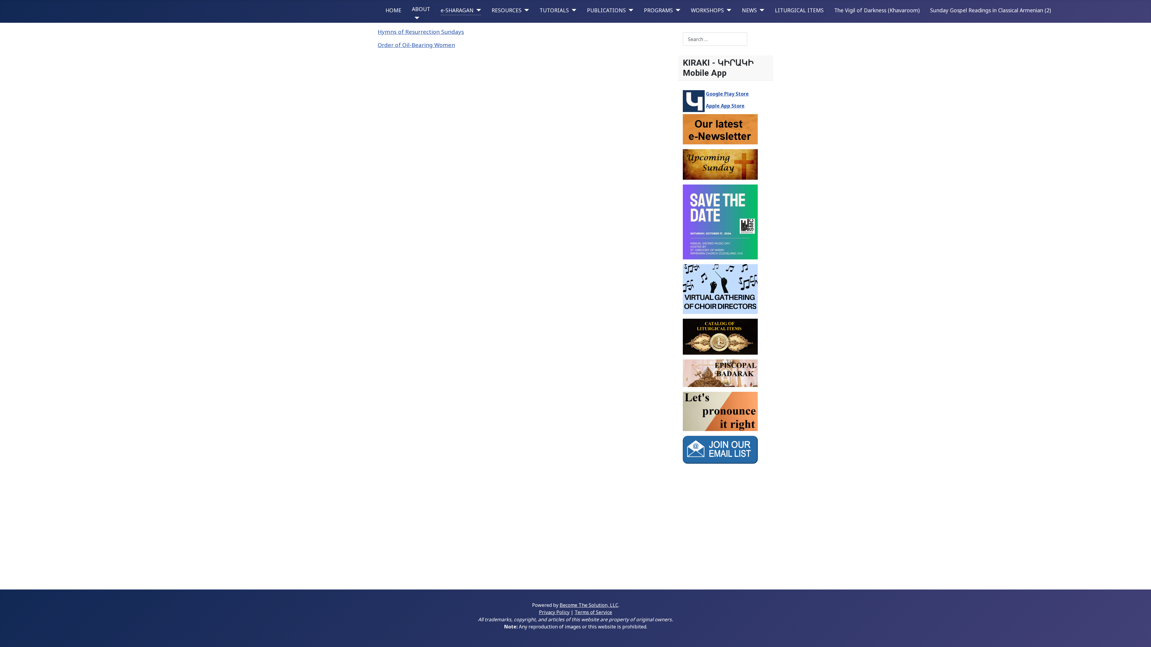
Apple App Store (725, 105)
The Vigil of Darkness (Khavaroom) (877, 10)
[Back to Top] (1140, 636)
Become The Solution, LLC (589, 605)
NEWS (749, 10)
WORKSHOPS (707, 10)
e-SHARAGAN (457, 10)
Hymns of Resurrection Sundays (421, 31)
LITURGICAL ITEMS (799, 10)
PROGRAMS (658, 10)
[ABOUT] (415, 18)
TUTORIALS (554, 10)
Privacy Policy (554, 612)
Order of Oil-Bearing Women (416, 45)
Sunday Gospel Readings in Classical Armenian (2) (990, 10)
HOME (393, 10)
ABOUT (421, 9)
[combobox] (715, 39)
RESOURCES (507, 10)
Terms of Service (593, 612)
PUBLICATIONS (606, 10)
